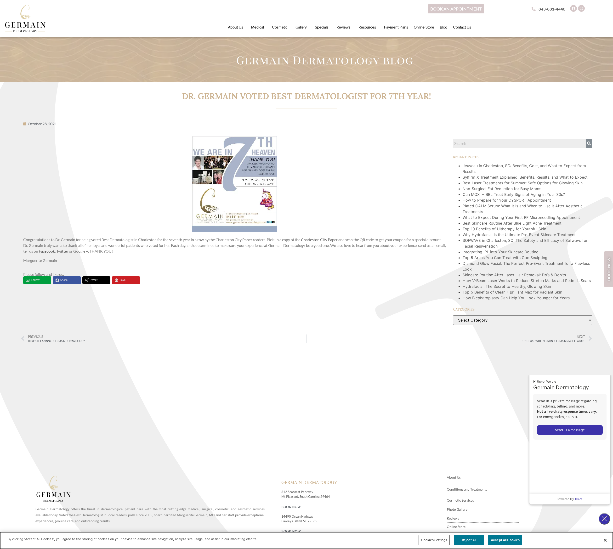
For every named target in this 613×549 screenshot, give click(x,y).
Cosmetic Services (460, 500)
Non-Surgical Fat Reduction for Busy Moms (502, 188)
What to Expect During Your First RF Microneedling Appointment (521, 217)
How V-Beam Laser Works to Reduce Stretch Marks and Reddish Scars (527, 280)
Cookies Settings (434, 540)
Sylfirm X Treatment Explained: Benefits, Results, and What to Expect (526, 177)
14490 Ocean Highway (297, 516)
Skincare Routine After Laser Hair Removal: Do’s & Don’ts (514, 274)
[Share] (57, 280)
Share (64, 280)
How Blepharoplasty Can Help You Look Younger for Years (516, 297)
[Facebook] (573, 8)
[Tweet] (87, 280)
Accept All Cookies (505, 540)
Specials (321, 27)
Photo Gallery (457, 509)
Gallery (301, 27)
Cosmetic (279, 27)
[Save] (116, 280)
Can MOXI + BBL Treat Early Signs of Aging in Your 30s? (514, 194)
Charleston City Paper (319, 239)
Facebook (47, 251)
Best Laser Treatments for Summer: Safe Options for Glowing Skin (523, 183)
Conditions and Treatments (467, 489)
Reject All (469, 540)
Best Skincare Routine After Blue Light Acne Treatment (512, 223)
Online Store (424, 27)
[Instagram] (581, 8)
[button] (236, 27)
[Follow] (27, 280)
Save (122, 280)
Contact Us (462, 27)
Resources (367, 27)
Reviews (343, 27)
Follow (35, 280)
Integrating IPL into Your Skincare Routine (500, 251)
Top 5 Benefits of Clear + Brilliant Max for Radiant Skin (512, 292)
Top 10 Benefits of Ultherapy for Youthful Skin (504, 228)
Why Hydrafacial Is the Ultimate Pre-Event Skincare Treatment (519, 234)
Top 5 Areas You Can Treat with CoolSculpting (505, 257)
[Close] (605, 540)
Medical (257, 27)
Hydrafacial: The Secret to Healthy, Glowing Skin (507, 286)
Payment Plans (396, 27)
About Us (235, 27)
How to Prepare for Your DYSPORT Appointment (507, 200)
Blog (443, 27)
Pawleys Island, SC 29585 (299, 521)
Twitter (62, 251)
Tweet (93, 280)
